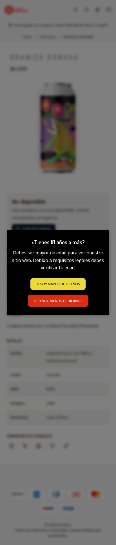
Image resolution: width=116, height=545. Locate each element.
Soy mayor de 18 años (59, 284)
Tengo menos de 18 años (59, 300)
